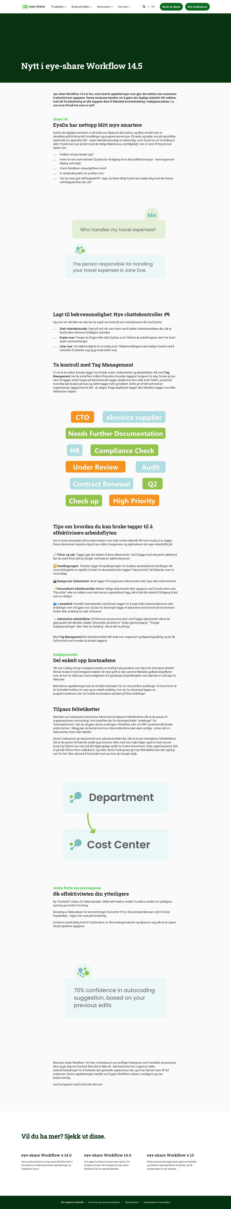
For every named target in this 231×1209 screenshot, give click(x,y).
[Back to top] (220, 1198)
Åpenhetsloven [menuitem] (131, 1202)
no (152, 6)
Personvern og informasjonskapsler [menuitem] (104, 1202)
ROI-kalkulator (197, 6)
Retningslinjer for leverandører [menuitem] (157, 1202)
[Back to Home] (33, 6)
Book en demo (171, 6)
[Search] (144, 6)
